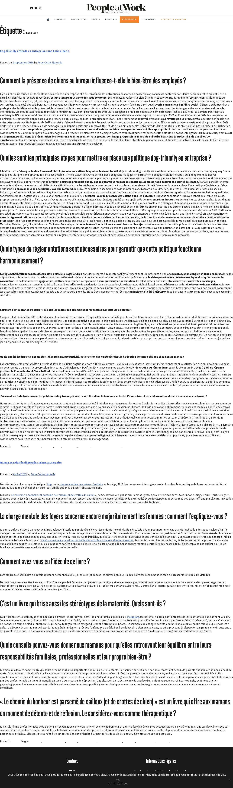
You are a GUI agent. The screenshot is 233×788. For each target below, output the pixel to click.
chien (58, 446)
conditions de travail (110, 741)
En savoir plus (118, 784)
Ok (118, 780)
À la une (16, 446)
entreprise (84, 446)
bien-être (35, 446)
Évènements (129, 20)
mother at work (145, 741)
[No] (229, 779)
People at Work (179, 741)
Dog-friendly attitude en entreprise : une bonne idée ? (34, 51)
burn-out (48, 446)
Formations (149, 20)
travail (126, 446)
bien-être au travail (54, 741)
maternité (129, 741)
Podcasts (111, 20)
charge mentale (87, 741)
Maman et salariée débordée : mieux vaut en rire (31, 462)
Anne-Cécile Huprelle (50, 62)
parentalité (162, 741)
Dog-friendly (69, 446)
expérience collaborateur (106, 446)
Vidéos (96, 20)
